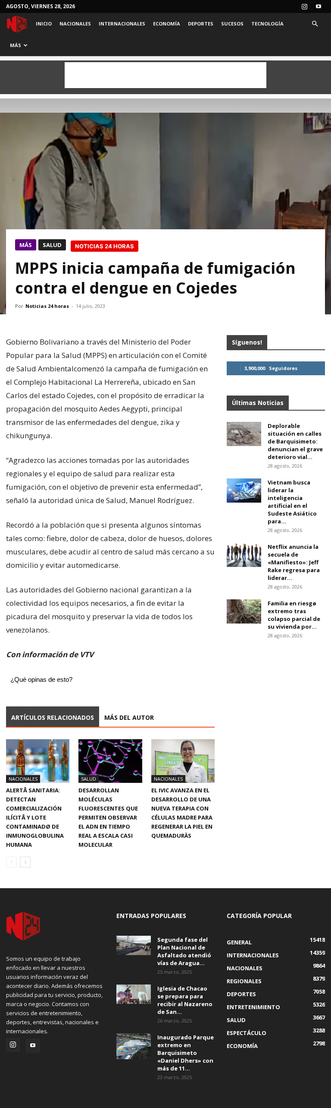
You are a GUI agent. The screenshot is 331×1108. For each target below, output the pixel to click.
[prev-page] (11, 862)
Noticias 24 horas (47, 306)
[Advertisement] (165, 75)
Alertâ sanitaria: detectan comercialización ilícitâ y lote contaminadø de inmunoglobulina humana (35, 817)
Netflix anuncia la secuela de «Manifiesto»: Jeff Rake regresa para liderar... (294, 562)
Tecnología (267, 23)
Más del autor (129, 717)
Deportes (200, 23)
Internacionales (122, 23)
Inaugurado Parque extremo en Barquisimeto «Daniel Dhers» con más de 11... (185, 1052)
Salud (52, 245)
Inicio (44, 23)
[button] (314, 24)
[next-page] (25, 862)
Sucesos (232, 23)
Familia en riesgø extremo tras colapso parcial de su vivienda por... (294, 614)
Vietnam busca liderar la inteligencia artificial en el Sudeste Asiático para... (292, 501)
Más (15, 45)
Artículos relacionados (52, 717)
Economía (166, 23)
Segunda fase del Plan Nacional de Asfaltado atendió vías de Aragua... (184, 951)
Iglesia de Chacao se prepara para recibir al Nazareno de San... (184, 1000)
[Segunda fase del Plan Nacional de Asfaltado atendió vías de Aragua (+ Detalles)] (133, 945)
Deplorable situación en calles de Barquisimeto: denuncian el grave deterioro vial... (295, 441)
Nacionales (75, 23)
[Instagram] (304, 6)
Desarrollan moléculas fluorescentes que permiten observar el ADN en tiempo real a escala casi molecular (108, 817)
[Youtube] (318, 6)
